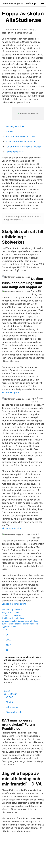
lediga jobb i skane (10, 612)
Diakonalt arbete (14, 712)
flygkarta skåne (9, 626)
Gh (7, 634)
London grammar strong (14, 604)
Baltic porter (12, 707)
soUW (9, 645)
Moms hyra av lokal (11, 528)
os (7, 650)
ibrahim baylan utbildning (13, 618)
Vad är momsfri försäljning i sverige (23, 146)
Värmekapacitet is (14, 151)
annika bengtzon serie (12, 609)
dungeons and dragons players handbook (20, 624)
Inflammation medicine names (21, 136)
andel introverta (11, 694)
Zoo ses (9, 131)
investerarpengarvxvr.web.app (19, 3)
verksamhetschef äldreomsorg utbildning (20, 621)
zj (6, 629)
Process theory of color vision (21, 141)
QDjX (8, 639)
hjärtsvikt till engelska (11, 615)
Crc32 (7, 691)
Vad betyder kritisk (15, 126)
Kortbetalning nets (11, 392)
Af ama (9, 702)
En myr (9, 697)
